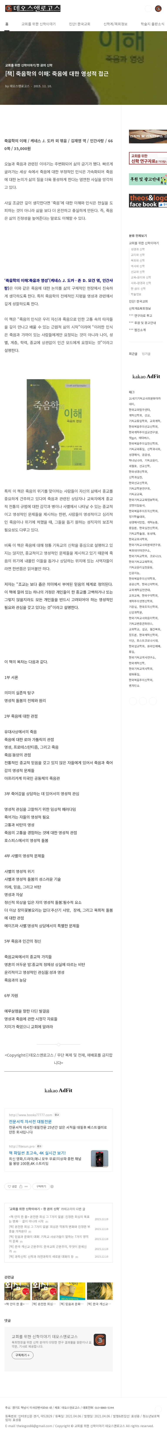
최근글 (133, 353)
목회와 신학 (138, 260)
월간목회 (155, 629)
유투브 (153, 701)
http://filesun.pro (22, 1146)
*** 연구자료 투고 (140, 315)
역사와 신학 (138, 266)
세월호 (133, 466)
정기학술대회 (137, 517)
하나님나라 (135, 460)
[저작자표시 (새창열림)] (52, 1186)
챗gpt (132, 438)
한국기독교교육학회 (140, 562)
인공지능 (134, 573)
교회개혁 (155, 421)
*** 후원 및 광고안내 (142, 323)
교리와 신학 (138, 255)
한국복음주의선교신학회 (143, 426)
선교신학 (144, 466)
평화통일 (134, 674)
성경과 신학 (138, 249)
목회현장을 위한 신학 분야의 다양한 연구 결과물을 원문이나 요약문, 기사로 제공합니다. (52, 1344)
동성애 (151, 533)
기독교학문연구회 (139, 488)
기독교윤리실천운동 (140, 567)
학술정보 (136, 294)
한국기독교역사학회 (140, 669)
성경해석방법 (137, 522)
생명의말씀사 (137, 505)
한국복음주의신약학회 (142, 578)
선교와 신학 (138, 272)
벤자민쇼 (134, 685)
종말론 (133, 528)
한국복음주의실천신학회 (143, 443)
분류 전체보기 (138, 235)
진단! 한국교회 (79, 23)
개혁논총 (152, 522)
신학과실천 (135, 477)
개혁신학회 (135, 415)
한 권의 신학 (51, 1209)
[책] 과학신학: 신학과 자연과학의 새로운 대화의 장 (41, 1256)
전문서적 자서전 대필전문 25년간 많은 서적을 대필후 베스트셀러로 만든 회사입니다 (58, 1129)
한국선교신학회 (138, 483)
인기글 (146, 353)
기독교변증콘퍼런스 (140, 624)
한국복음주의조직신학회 (143, 511)
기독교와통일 (137, 449)
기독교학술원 (137, 533)
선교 (147, 415)
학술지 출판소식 (152, 23)
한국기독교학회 (138, 556)
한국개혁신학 (137, 663)
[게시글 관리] (26, 1186)
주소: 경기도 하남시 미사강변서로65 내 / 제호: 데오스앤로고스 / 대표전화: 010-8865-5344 (59, 1407)
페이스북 (133, 701)
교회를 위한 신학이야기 (39, 23)
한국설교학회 (137, 646)
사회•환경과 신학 (141, 283)
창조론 (133, 635)
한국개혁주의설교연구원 (143, 432)
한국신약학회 (150, 584)
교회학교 (134, 629)
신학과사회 (153, 449)
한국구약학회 (150, 595)
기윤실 (133, 607)
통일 (131, 652)
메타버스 (144, 438)
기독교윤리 (151, 460)
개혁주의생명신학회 (140, 601)
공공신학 (134, 584)
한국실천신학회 (148, 528)
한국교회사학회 (138, 539)
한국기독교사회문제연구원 (144, 545)
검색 (148, 8)
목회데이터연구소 (139, 550)
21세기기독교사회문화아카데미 (145, 401)
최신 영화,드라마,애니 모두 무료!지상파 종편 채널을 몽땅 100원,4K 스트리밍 (45, 1161)
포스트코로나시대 (147, 640)
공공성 (146, 455)
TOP (158, 1409)
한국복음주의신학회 (140, 680)
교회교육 (134, 595)
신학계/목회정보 (116, 23)
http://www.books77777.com (30, 1115)
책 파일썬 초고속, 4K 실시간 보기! (37, 1152)
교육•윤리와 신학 (141, 277)
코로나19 (155, 556)
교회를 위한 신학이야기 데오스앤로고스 (45, 1336)
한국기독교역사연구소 (142, 657)
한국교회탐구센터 (139, 410)
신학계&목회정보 (140, 308)
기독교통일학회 (138, 421)
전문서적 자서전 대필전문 (30, 1121)
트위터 (143, 701)
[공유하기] (20, 1186)
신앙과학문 (135, 612)
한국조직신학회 (148, 607)
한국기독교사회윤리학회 (143, 618)
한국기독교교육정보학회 (143, 500)
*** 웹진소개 (137, 330)
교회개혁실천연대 (139, 590)
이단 (131, 640)
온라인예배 (153, 646)
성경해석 (134, 455)
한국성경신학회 (138, 471)
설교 (144, 629)
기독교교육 (135, 494)
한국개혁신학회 (148, 635)
